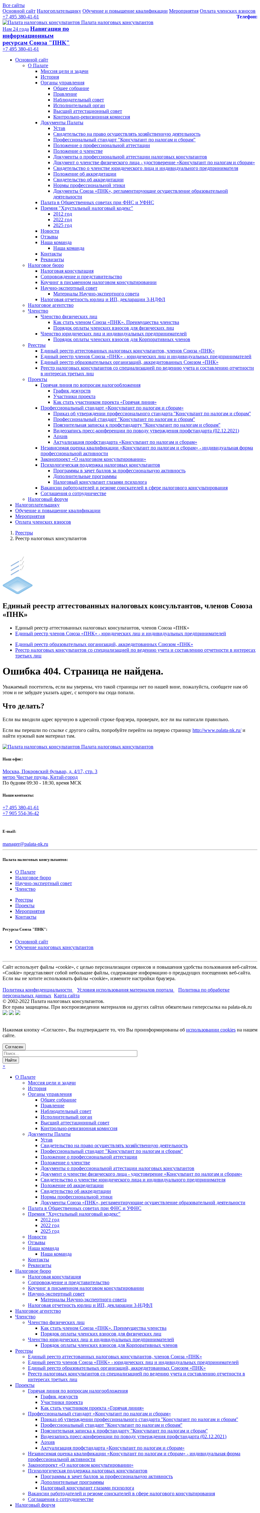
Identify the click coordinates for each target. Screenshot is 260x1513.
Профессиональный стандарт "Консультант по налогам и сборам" (124, 139)
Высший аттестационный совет (87, 111)
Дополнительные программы (85, 476)
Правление (65, 94)
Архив (60, 436)
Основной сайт (19, 11)
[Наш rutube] (11, 1013)
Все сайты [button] (14, 5)
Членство (38, 311)
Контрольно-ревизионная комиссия (91, 117)
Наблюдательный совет (78, 99)
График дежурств (72, 390)
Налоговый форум (48, 499)
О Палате (38, 65)
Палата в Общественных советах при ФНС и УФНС (97, 202)
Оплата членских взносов (228, 11)
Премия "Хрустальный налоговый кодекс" (87, 208)
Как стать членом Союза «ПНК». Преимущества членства (116, 322)
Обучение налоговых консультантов (54, 947)
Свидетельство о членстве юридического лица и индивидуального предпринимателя (145, 168)
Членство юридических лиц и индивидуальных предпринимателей (114, 333)
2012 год (62, 214)
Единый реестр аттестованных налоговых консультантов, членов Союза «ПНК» (128, 350)
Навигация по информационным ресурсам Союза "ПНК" (36, 35)
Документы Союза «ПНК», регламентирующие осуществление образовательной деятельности (143, 1202)
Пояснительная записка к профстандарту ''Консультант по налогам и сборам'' (136, 425)
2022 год (62, 219)
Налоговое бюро (46, 265)
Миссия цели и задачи (64, 71)
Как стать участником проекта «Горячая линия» (105, 402)
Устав (59, 128)
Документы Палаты (62, 122)
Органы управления (62, 82)
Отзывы (49, 236)
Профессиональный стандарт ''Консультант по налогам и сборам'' (124, 419)
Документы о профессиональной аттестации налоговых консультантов (130, 156)
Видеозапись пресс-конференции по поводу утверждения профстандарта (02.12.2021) (146, 430)
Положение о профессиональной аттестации (101, 145)
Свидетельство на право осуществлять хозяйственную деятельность (126, 134)
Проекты (37, 379)
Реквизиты (52, 259)
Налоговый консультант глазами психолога (100, 482)
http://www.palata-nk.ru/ (216, 730)
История (50, 77)
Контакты (51, 253)
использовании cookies (211, 1029)
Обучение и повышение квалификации (125, 11)
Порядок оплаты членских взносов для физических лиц (113, 328)
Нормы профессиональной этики (89, 185)
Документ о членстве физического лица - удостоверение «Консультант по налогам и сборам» (154, 162)
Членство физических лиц (69, 316)
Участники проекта (74, 396)
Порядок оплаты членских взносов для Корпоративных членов (121, 339)
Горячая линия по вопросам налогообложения (90, 385)
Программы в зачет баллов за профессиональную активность (119, 470)
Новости (50, 231)
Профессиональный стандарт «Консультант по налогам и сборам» (112, 408)
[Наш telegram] (17, 1013)
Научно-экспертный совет (69, 288)
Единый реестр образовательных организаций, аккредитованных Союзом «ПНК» (129, 362)
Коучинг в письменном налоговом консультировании (99, 282)
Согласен (14, 1046)
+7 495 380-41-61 (21, 16)
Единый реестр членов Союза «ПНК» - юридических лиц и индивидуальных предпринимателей (146, 356)
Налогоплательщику (59, 11)
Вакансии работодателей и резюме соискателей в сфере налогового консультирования (134, 487)
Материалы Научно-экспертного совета (96, 293)
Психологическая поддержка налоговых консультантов (100, 465)
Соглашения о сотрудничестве (73, 493)
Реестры (37, 345)
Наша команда (56, 242)
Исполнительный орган (79, 105)
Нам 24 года (16, 29)
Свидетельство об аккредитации (88, 179)
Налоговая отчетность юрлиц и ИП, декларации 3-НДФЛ (103, 299)
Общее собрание (71, 88)
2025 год (62, 225)
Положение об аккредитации (84, 174)
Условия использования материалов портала (125, 990)
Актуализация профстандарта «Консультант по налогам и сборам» (125, 442)
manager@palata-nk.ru (25, 844)
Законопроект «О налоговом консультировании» (93, 459)
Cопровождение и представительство (81, 276)
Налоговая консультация (67, 271)
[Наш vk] (5, 1013)
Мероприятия (183, 11)
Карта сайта (67, 995)
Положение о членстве (78, 151)
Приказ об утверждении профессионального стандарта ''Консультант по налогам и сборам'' (152, 413)
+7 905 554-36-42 (21, 813)
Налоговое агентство (51, 305)
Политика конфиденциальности (38, 990)
